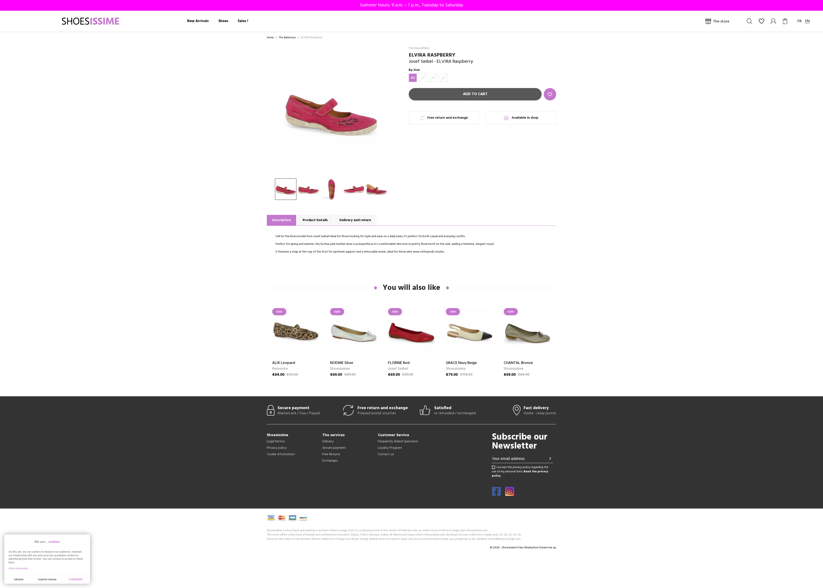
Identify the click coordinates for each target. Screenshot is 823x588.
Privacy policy (277, 448)
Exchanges (330, 461)
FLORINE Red (399, 363)
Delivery (328, 441)
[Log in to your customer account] (773, 21)
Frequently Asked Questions (398, 441)
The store (721, 21)
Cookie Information (281, 454)
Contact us (386, 454)
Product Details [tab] (315, 220)
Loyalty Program (390, 448)
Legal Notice (276, 441)
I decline (19, 579)
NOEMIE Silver (341, 363)
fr (799, 21)
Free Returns (331, 454)
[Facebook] (496, 494)
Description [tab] (281, 220)
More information (18, 568)
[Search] (749, 21)
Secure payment (334, 448)
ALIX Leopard (283, 363)
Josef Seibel (421, 61)
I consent (76, 579)
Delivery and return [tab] (355, 220)
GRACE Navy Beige (461, 363)
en (807, 21)
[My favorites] (761, 21)
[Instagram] (509, 494)
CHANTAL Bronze (518, 363)
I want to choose (47, 579)
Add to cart (475, 94)
